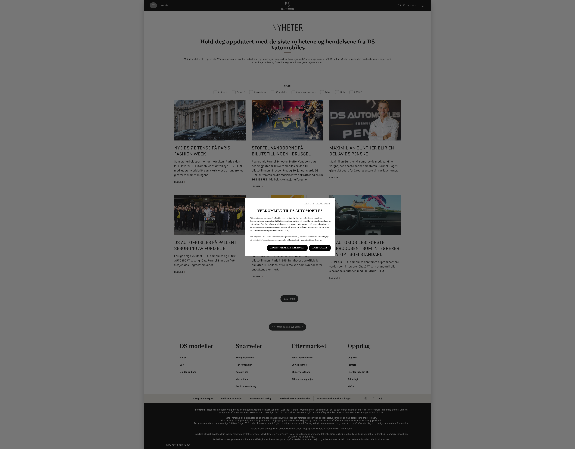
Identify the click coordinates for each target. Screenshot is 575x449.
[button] (318, 204)
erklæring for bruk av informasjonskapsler (268, 240)
